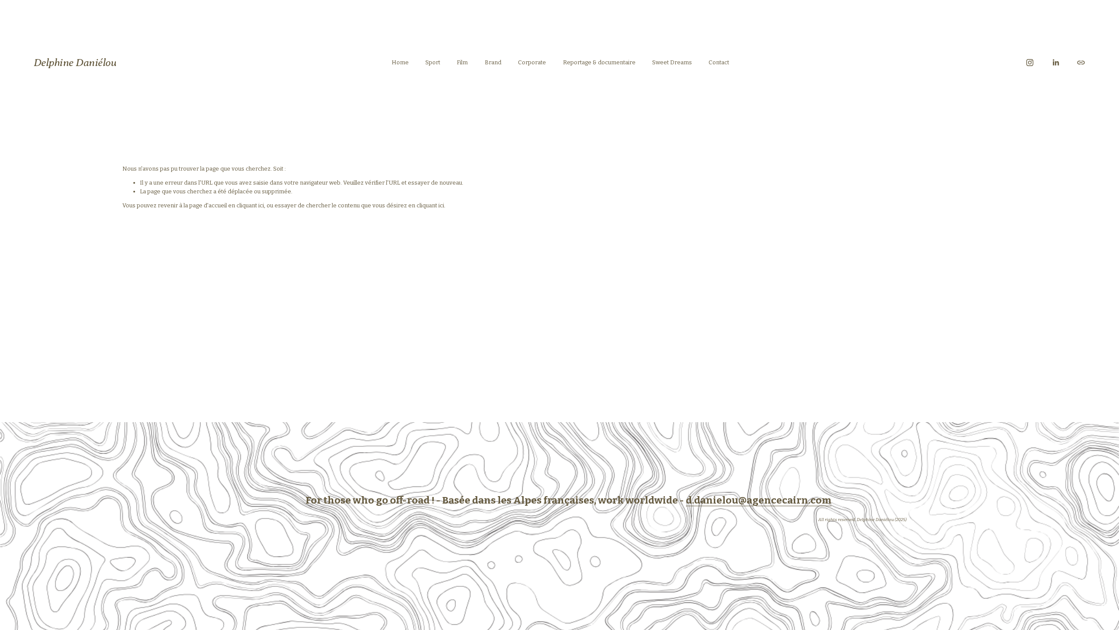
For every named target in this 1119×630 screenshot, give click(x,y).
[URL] (1081, 62)
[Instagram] (1029, 62)
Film (462, 62)
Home (400, 62)
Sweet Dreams (672, 62)
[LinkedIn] (1055, 62)
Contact (719, 62)
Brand (493, 62)
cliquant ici (250, 205)
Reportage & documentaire (599, 62)
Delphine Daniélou (75, 62)
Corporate (532, 62)
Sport (432, 62)
